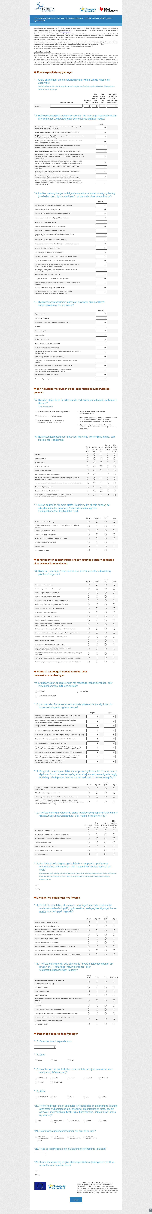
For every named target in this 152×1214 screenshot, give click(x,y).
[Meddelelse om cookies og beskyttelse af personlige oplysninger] (150, 1210)
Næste (76, 1200)
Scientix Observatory (66, 32)
